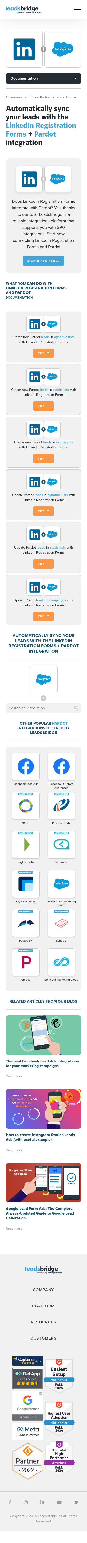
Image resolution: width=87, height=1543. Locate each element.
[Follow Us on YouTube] (59, 1502)
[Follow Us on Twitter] (76, 1502)
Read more (14, 1076)
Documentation (24, 78)
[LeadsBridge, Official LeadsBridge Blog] (24, 9)
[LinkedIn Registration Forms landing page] (24, 49)
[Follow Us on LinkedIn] (42, 1502)
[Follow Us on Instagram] (26, 1502)
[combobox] (43, 708)
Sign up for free (43, 261)
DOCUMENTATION (19, 297)
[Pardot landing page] (62, 49)
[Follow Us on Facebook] (10, 1502)
